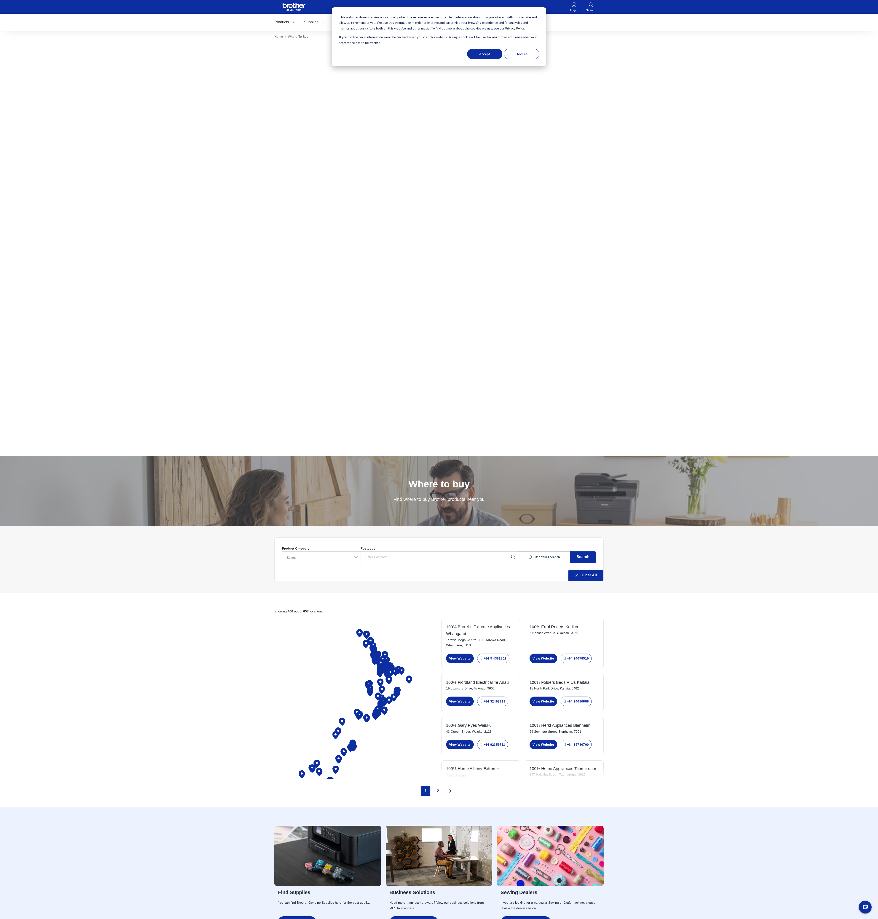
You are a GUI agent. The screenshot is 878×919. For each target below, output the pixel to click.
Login (574, 10)
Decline (521, 54)
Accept (484, 54)
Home (278, 36)
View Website (460, 658)
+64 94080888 (578, 701)
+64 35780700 (578, 744)
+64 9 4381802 (495, 658)
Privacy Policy (514, 28)
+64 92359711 (494, 744)
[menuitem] (284, 22)
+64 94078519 (578, 658)
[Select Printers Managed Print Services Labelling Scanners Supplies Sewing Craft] (321, 557)
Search (583, 557)
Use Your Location (547, 557)
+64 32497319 (495, 701)
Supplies (311, 22)
